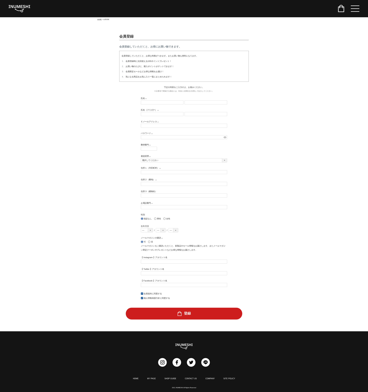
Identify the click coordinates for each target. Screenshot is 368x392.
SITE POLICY (229, 378)
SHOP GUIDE (170, 378)
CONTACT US (191, 378)
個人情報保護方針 (152, 298)
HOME (99, 19)
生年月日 (145, 226)
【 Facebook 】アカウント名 (154, 281)
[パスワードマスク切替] (225, 137)
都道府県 (146, 156)
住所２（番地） (149, 179)
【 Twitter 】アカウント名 (152, 269)
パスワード (147, 133)
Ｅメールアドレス (150, 121)
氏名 (144, 98)
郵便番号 (146, 145)
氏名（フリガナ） (150, 110)
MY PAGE (151, 378)
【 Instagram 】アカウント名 (154, 257)
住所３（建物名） (149, 191)
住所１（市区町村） (151, 168)
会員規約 (148, 293)
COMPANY (210, 378)
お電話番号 (147, 203)
